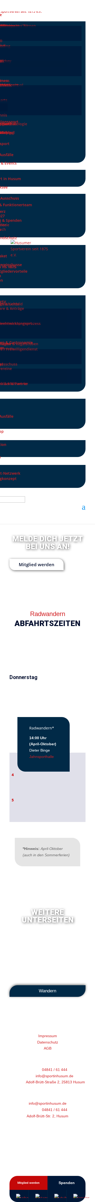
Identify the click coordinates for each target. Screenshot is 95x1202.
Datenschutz (47, 1042)
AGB (47, 1048)
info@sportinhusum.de (54, 1076)
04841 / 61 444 (54, 1070)
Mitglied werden (36, 564)
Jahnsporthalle (41, 756)
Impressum (47, 1036)
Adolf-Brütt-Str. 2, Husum (47, 1116)
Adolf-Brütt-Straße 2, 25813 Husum (55, 1082)
